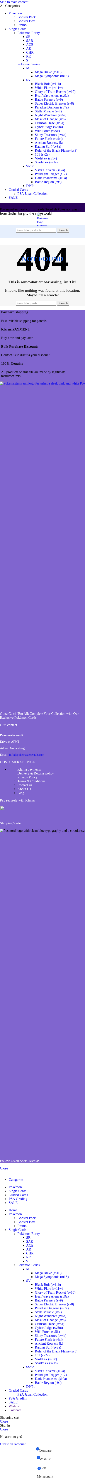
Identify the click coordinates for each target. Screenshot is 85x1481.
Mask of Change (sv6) (50, 119)
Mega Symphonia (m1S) (52, 76)
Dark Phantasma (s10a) (51, 178)
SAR (29, 40)
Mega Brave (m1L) (48, 72)
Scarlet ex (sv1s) (46, 162)
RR (28, 56)
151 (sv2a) (42, 154)
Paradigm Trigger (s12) (51, 174)
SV (28, 80)
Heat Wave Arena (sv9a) (52, 95)
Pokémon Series (28, 64)
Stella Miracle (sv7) (48, 111)
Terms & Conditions (31, 781)
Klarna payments (29, 769)
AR (28, 48)
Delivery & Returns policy (35, 773)
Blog (20, 793)
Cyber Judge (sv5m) (49, 127)
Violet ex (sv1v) (46, 158)
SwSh (30, 166)
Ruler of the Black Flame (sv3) (56, 150)
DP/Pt (30, 186)
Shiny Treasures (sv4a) (50, 135)
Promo (22, 25)
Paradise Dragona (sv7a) (52, 107)
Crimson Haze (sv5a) (49, 123)
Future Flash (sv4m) (49, 139)
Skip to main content (14, 2)
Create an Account (13, 1444)
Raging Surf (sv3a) (48, 146)
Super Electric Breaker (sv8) (54, 103)
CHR (30, 52)
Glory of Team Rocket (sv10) (55, 91)
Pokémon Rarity (28, 33)
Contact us (24, 785)
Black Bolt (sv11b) (48, 84)
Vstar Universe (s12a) (50, 170)
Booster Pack (26, 17)
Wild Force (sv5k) (47, 131)
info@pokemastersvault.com (26, 754)
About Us (24, 789)
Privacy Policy (27, 777)
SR (28, 37)
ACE (29, 44)
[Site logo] (42, 296)
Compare (15, 1410)
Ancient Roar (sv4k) (49, 142)
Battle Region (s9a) (48, 182)
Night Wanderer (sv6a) (50, 115)
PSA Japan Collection (32, 193)
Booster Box (26, 21)
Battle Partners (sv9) (49, 99)
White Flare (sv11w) (49, 88)
